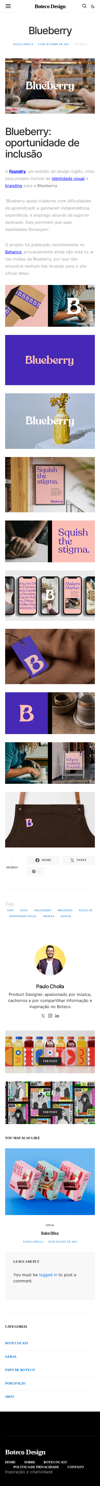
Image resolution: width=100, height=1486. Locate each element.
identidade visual (68, 178)
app (11, 910)
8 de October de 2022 (62, 1049)
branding (13, 185)
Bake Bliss (50, 1233)
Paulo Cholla (23, 44)
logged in (48, 1274)
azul (24, 910)
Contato (75, 1467)
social (67, 916)
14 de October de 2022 (53, 44)
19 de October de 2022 (62, 1100)
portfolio (15, 1383)
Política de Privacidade (36, 1467)
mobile (49, 916)
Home (10, 1462)
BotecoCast (17, 1343)
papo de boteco (20, 1370)
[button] (93, 6)
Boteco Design (50, 6)
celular (86, 910)
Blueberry (43, 910)
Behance (13, 251)
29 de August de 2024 (62, 1241)
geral (50, 1225)
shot (10, 1397)
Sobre (30, 1462)
